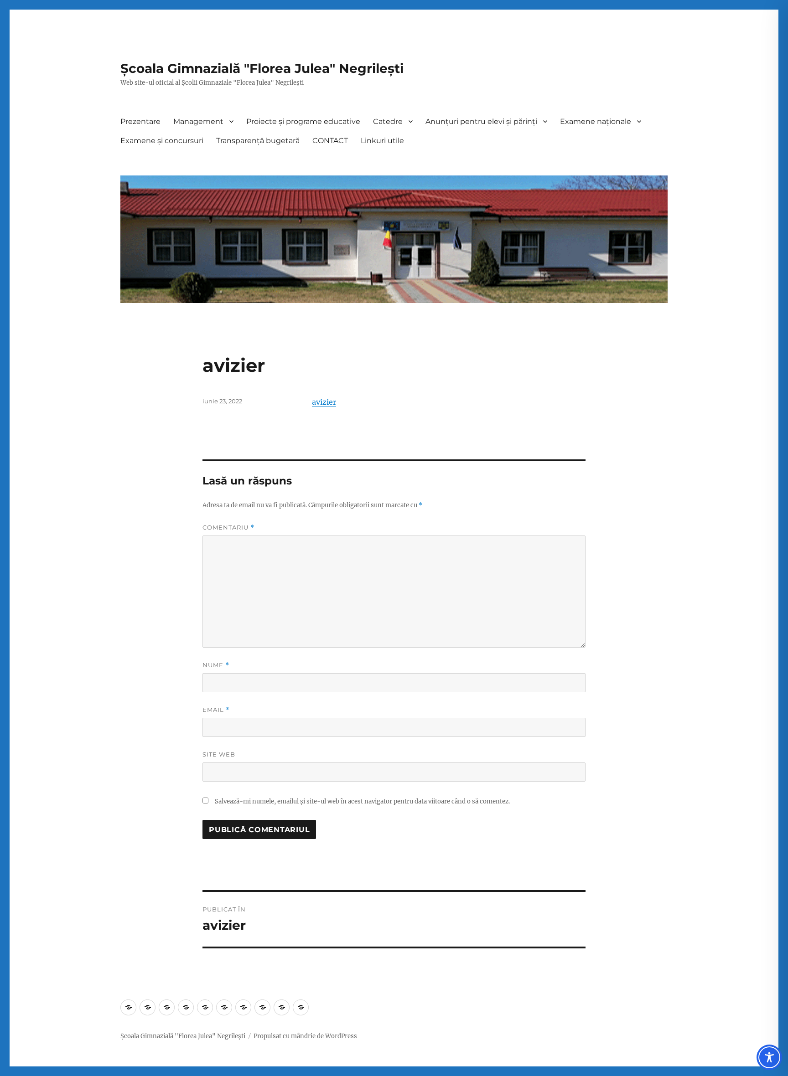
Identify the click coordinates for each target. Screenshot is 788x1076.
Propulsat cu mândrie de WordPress (305, 1036)
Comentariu (228, 527)
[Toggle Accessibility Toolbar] (769, 1057)
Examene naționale (595, 121)
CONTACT (330, 140)
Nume (215, 665)
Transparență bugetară (258, 140)
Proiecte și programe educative (303, 121)
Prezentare (140, 121)
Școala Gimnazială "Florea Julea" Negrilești (262, 68)
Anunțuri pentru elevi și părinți (481, 121)
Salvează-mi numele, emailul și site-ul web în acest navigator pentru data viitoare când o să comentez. (362, 801)
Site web (218, 754)
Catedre (388, 121)
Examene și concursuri (161, 140)
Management (198, 121)
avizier (324, 402)
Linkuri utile (382, 140)
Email (216, 710)
